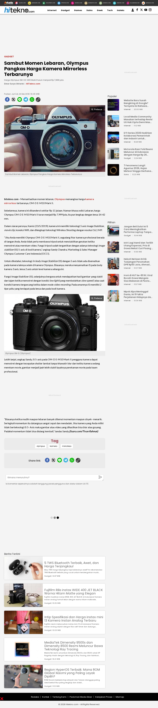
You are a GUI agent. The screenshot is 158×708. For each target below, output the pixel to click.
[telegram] (26, 100)
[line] (20, 100)
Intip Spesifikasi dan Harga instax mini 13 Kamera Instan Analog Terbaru (73, 618)
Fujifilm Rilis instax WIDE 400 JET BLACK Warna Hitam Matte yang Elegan (73, 591)
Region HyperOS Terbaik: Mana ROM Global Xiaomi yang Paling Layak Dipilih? (72, 673)
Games (78, 10)
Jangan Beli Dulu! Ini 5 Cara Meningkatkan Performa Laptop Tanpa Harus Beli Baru (137, 229)
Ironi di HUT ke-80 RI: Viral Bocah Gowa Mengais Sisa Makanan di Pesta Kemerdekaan (138, 278)
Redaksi (35, 696)
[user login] (132, 11)
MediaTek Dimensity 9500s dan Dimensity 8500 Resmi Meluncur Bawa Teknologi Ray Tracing (73, 646)
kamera (89, 199)
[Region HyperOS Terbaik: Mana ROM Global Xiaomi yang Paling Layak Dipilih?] (23, 687)
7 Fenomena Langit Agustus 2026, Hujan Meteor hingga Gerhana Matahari (137, 168)
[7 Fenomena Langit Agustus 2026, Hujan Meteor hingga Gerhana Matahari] (113, 174)
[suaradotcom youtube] (145, 10)
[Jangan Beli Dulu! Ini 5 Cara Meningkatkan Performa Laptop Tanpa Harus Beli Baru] (113, 235)
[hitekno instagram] (150, 10)
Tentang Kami (59, 696)
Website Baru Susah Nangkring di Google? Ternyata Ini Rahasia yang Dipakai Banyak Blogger (136, 103)
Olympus (59, 199)
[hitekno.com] (19, 12)
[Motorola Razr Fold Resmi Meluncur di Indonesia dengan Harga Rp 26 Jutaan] (113, 158)
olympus (41, 446)
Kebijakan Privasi (103, 696)
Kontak (45, 696)
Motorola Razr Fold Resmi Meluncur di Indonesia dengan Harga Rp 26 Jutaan (138, 152)
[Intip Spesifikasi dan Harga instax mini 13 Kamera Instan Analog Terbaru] (23, 632)
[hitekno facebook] (137, 10)
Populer (112, 96)
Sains (89, 10)
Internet (52, 10)
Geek (100, 10)
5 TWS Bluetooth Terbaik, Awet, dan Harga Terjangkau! (71, 564)
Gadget (65, 10)
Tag (54, 440)
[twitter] (13, 100)
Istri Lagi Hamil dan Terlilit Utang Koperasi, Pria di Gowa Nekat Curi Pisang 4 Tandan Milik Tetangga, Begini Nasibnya (138, 245)
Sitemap (120, 696)
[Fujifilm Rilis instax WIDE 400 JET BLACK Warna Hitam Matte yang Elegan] (23, 605)
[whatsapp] (32, 100)
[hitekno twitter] (141, 10)
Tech (110, 10)
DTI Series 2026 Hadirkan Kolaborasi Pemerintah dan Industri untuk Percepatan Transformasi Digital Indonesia (138, 136)
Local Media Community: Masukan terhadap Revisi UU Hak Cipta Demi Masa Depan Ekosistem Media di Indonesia (138, 119)
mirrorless (10, 203)
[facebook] (7, 100)
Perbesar (98, 109)
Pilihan (111, 222)
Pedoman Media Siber (81, 696)
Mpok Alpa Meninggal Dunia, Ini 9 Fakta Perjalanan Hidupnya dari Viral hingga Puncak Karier (138, 294)
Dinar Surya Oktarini (14, 83)
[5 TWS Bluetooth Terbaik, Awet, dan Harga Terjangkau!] (23, 578)
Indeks (120, 10)
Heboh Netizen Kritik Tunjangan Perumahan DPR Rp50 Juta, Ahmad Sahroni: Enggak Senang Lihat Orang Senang (137, 262)
